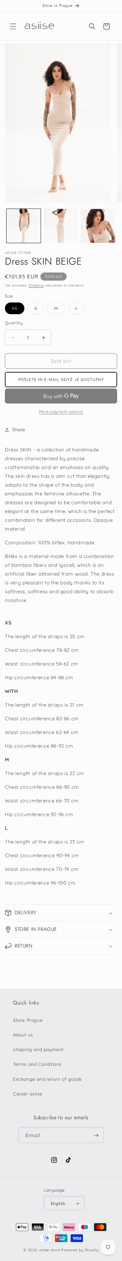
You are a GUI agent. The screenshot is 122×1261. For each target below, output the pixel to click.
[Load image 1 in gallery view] (24, 226)
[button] (13, 26)
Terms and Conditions (37, 1064)
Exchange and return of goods (47, 1079)
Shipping (36, 285)
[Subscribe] (96, 1135)
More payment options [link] (61, 411)
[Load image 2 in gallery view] (61, 226)
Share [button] (18, 430)
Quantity (13, 322)
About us (23, 1035)
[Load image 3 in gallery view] (98, 226)
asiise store (49, 1250)
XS (18, 309)
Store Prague (28, 1020)
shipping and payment (38, 1049)
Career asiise (28, 1094)
